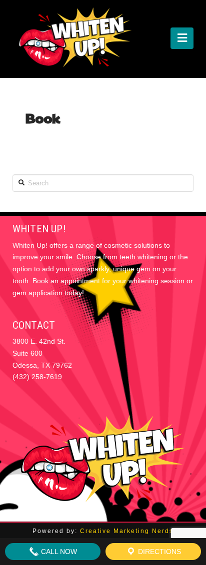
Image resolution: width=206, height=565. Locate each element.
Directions (158, 552)
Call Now (58, 552)
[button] (182, 38)
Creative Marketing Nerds (127, 531)
